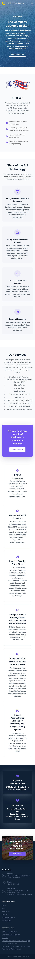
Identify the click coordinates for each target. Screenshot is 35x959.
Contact (4, 914)
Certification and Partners (11, 935)
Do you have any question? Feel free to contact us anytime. (17, 437)
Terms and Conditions (9, 932)
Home (4, 905)
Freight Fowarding (8, 917)
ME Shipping (6, 920)
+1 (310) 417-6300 (13, 884)
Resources (6, 911)
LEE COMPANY (15, 3)
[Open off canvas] (32, 3)
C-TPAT (17, 98)
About (4, 908)
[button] (17, 54)
